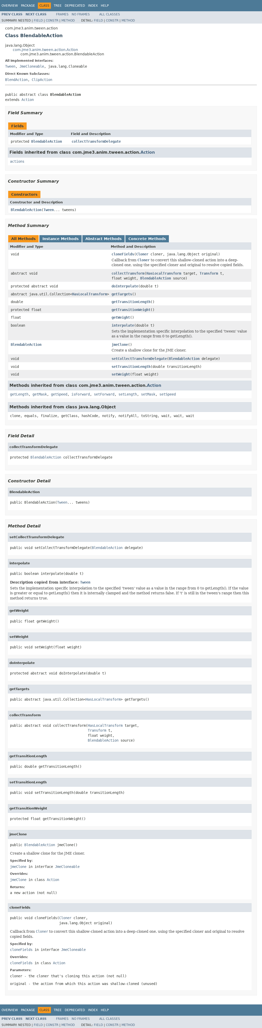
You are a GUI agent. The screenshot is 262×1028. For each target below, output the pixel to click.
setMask (148, 394)
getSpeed (59, 394)
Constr (52, 20)
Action (27, 100)
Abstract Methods (103, 239)
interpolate (123, 325)
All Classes (109, 14)
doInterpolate (125, 286)
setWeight (121, 374)
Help (105, 5)
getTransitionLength (131, 302)
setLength (127, 394)
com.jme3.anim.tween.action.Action (45, 50)
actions (17, 161)
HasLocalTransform (163, 273)
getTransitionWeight (131, 310)
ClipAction (42, 80)
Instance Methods (60, 239)
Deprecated (75, 5)
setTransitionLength (131, 367)
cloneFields (123, 254)
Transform (209, 273)
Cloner (142, 254)
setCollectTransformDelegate (139, 359)
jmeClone (120, 344)
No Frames (81, 14)
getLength (19, 394)
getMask (39, 394)
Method (68, 20)
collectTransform (128, 273)
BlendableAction (46, 141)
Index (93, 5)
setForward (104, 394)
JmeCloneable (31, 66)
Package (28, 5)
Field (38, 20)
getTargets (122, 294)
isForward (80, 394)
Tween (10, 66)
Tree (58, 5)
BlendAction (16, 80)
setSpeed (167, 394)
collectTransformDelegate (96, 141)
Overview (10, 5)
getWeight (121, 317)
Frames (62, 14)
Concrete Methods (147, 239)
